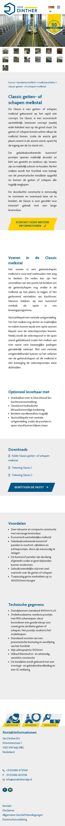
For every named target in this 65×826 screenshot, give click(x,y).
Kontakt (7, 805)
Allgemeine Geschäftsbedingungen (23, 815)
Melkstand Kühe (46, 82)
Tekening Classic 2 (22, 475)
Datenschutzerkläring (15, 819)
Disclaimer (8, 810)
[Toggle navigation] (59, 7)
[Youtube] (10, 790)
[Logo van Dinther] (22, 10)
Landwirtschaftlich (26, 82)
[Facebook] (5, 790)
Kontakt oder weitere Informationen (32, 224)
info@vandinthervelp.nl (19, 779)
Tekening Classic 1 (22, 467)
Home (11, 82)
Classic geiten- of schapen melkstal (27, 86)
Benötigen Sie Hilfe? (29, 487)
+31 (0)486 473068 (17, 770)
